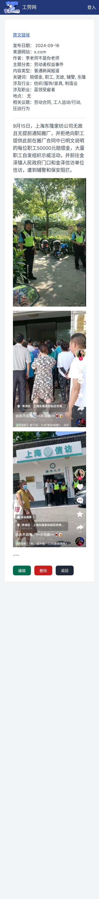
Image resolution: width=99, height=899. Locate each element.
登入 (91, 7)
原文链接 (21, 35)
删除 (43, 570)
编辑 (22, 570)
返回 (64, 570)
